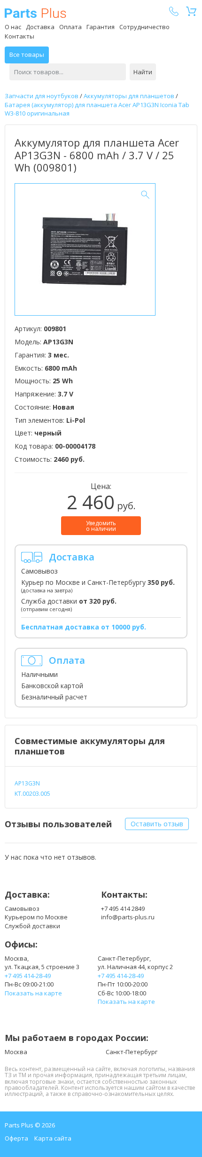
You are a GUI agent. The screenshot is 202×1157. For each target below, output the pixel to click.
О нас (13, 27)
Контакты (19, 36)
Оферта (16, 1138)
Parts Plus (35, 13)
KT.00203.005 (32, 794)
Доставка (40, 27)
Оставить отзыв (157, 823)
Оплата (70, 27)
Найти (142, 72)
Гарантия (100, 27)
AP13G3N (27, 783)
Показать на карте (33, 993)
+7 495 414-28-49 (28, 975)
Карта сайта (52, 1138)
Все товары (26, 54)
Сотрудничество (144, 27)
